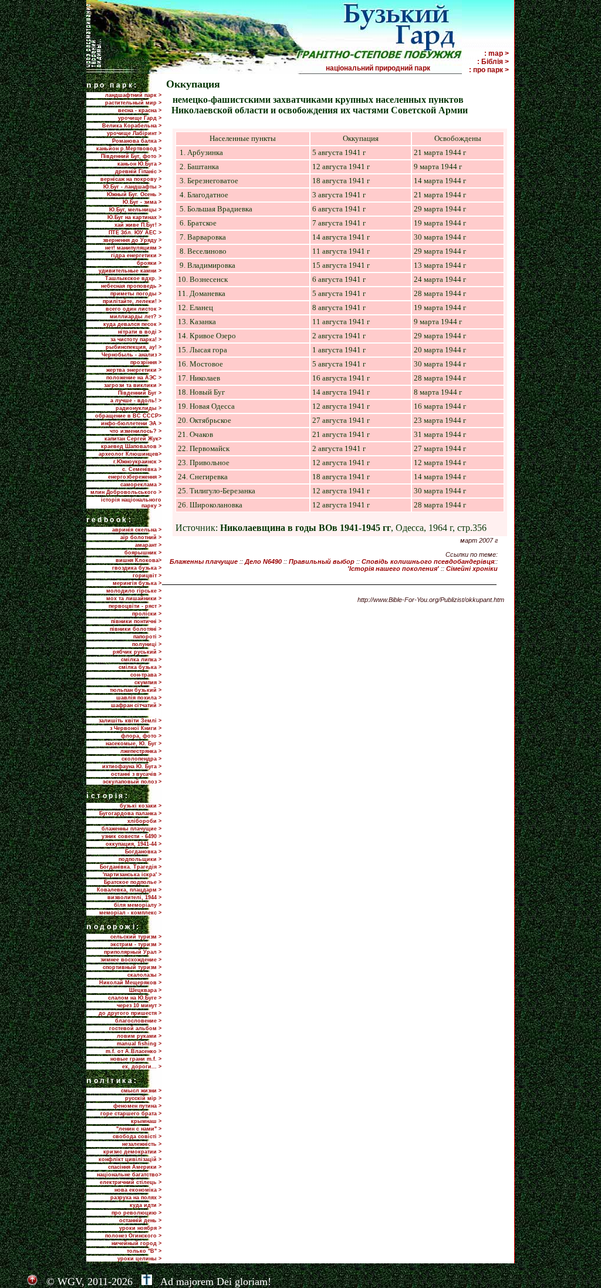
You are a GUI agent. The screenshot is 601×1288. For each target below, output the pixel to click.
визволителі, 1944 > (134, 897)
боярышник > (142, 553)
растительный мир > (133, 103)
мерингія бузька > (137, 583)
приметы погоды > (135, 294)
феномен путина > (137, 1106)
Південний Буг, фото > (131, 156)
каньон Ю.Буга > (139, 164)
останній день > (140, 1220)
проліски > (146, 614)
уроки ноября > (140, 1228)
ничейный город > (136, 1243)
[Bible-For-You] (146, 1281)
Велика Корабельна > (131, 126)
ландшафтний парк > (133, 95)
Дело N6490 (263, 561)
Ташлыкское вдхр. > (133, 278)
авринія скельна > (136, 530)
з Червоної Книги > (135, 728)
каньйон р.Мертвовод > (128, 149)
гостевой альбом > (135, 1028)
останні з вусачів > (136, 774)
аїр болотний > (140, 537)
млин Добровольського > (125, 492)
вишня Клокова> (138, 560)
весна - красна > (139, 110)
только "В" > (144, 1251)
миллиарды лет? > (135, 317)
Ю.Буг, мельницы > (135, 210)
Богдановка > (143, 852)
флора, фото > (141, 736)
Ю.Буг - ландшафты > (132, 187)
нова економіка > (137, 1190)
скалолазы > (144, 975)
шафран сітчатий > (136, 705)
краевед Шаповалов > (131, 446)
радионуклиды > (138, 408)
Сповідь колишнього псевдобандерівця (428, 561)
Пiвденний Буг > (139, 393)
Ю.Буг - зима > (142, 202)
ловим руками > (139, 1036)
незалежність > (141, 1144)
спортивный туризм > (132, 967)
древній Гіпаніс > (138, 171)
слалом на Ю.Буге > (134, 998)
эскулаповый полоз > (132, 782)
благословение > (138, 1021)
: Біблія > (493, 62)
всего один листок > (133, 309)
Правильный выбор (321, 561)
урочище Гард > (139, 118)
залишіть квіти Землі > (130, 721)
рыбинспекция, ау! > (133, 347)
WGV (70, 1281)
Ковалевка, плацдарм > (129, 890)
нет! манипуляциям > (133, 248)
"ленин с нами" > (138, 1129)
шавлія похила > (138, 698)
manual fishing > (139, 1044)
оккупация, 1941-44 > (133, 844)
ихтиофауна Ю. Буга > (131, 766)
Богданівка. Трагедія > (130, 867)
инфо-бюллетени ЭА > (131, 423)
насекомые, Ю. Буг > (133, 743)
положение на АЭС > (133, 378)
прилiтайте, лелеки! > (132, 301)
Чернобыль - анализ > (131, 355)
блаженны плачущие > (131, 829)
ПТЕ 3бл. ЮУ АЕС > (135, 233)
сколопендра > (141, 759)
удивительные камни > (130, 271)
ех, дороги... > (141, 1067)
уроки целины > (139, 1259)
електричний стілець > (130, 1182)
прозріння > (145, 362)
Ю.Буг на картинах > (134, 217)
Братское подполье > (132, 882)
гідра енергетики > (136, 255)
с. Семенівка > (141, 469)
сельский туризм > (135, 937)
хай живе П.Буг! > (137, 225)
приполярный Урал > (132, 952)
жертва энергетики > (133, 370)
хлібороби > (144, 821)
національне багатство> (129, 1175)
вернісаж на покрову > (130, 179)
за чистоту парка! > (135, 339)
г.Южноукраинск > (137, 462)
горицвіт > (147, 576)
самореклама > (140, 484)
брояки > (149, 263)
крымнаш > (146, 1121)
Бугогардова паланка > (130, 813)
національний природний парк (393, 68)
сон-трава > (145, 675)
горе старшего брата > (130, 1114)
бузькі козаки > (140, 806)
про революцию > (136, 1213)
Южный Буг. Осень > (134, 194)
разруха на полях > (135, 1197)
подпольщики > (140, 859)
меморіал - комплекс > (130, 913)
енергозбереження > (134, 477)
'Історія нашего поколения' (393, 568)
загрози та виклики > (132, 385)
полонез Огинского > (133, 1236)
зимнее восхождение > (130, 960)
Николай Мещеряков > (130, 983)
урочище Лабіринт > (134, 133)
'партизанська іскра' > (132, 874)
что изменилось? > (135, 431)
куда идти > (145, 1205)
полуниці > (146, 644)
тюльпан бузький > (135, 690)
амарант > (148, 545)
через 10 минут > (139, 1005)
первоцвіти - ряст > (135, 606)
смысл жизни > (141, 1091)
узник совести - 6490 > (131, 836)
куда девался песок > (132, 324)
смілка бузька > (140, 667)
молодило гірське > (133, 591)
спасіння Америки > (134, 1167)
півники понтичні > (136, 621)
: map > (496, 53)
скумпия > (147, 682)
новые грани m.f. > (135, 1059)
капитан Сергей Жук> (132, 439)
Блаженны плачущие (204, 561)
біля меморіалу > (137, 905)
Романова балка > (136, 141)
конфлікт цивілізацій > (130, 1159)
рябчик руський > (137, 652)
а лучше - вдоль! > (135, 400)
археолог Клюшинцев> (130, 454)
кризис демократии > (132, 1152)
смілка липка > (141, 660)
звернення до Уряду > (132, 240)
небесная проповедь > (131, 286)
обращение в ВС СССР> (128, 416)
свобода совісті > (137, 1136)
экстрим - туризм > (135, 944)
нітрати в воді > (139, 332)
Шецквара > (145, 990)
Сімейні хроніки (472, 568)
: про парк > (489, 70)
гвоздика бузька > (136, 568)
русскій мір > (143, 1098)
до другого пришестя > (130, 1013)
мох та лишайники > (133, 598)
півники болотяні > (135, 629)
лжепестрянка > (140, 751)
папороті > (147, 637)
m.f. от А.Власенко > (133, 1051)
